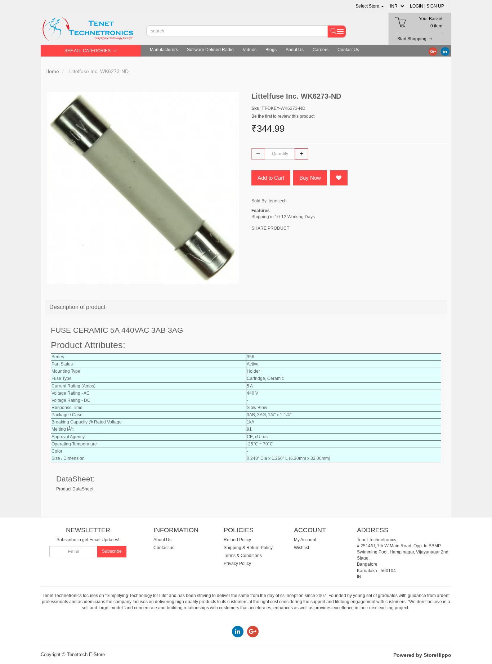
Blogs (271, 49)
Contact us (163, 547)
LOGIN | (417, 6)
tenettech (278, 200)
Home (52, 71)
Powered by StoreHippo (422, 655)
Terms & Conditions (243, 555)
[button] (369, 6)
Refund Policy (237, 539)
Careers (320, 49)
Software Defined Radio (210, 49)
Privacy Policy (237, 563)
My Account (305, 539)
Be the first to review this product (282, 116)
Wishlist (301, 547)
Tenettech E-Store (86, 654)
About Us (295, 49)
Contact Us (348, 49)
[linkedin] (445, 51)
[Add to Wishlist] (339, 177)
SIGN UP (435, 6)
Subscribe (112, 551)
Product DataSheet (74, 489)
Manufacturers (164, 49)
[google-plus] (433, 51)
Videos (249, 49)
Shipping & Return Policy (248, 547)
